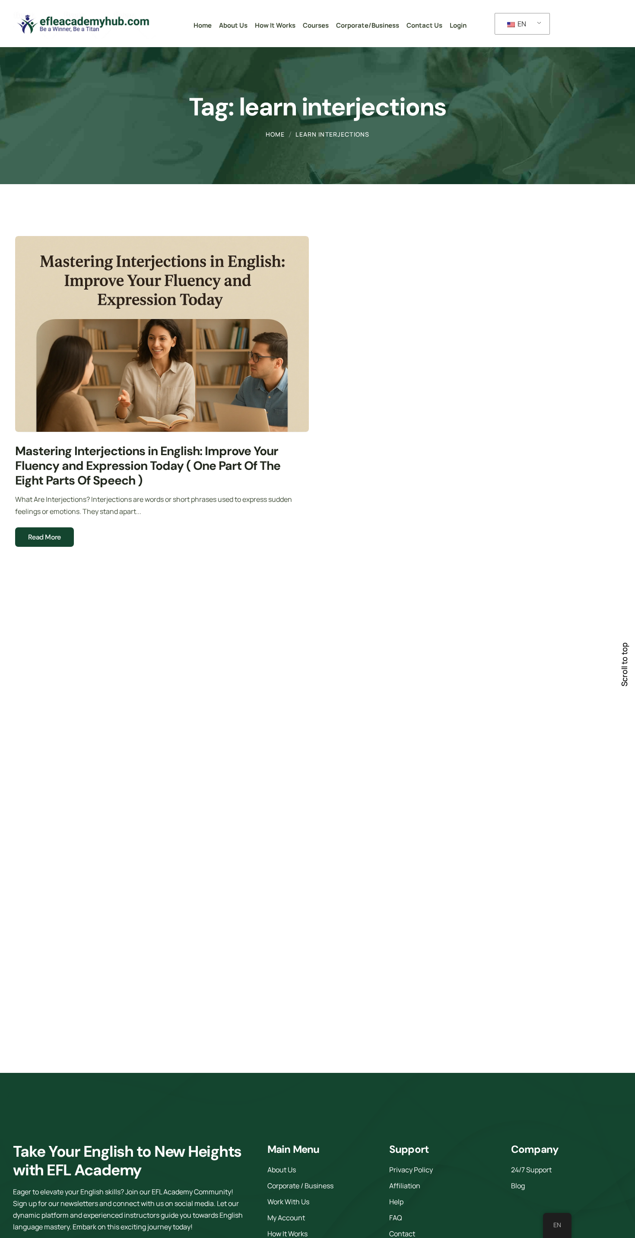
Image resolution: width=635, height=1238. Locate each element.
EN (521, 24)
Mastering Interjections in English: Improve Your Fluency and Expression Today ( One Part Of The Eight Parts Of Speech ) (148, 466)
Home (275, 134)
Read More (44, 537)
